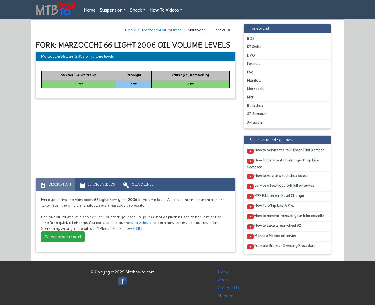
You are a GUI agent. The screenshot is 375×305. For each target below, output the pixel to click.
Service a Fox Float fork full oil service (284, 185)
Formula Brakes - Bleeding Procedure (284, 245)
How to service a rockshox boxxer (281, 175)
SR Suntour (256, 113)
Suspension (111, 10)
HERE (138, 228)
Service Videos (97, 185)
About (224, 279)
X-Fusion (254, 122)
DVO (251, 55)
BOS (250, 38)
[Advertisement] (135, 139)
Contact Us (228, 287)
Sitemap (225, 295)
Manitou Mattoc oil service (275, 235)
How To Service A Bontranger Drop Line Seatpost (283, 163)
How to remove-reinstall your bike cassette (289, 215)
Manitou (254, 80)
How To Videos (164, 10)
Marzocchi (255, 88)
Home (90, 10)
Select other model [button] (63, 236)
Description (55, 185)
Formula (254, 63)
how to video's (138, 222)
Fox (250, 72)
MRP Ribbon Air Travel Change (279, 195)
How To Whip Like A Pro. (274, 205)
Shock (136, 10)
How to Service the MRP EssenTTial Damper (289, 150)
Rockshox (255, 105)
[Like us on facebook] (122, 280)
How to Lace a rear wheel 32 (277, 225)
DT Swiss (254, 46)
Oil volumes (138, 185)
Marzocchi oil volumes (161, 29)
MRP (250, 97)
